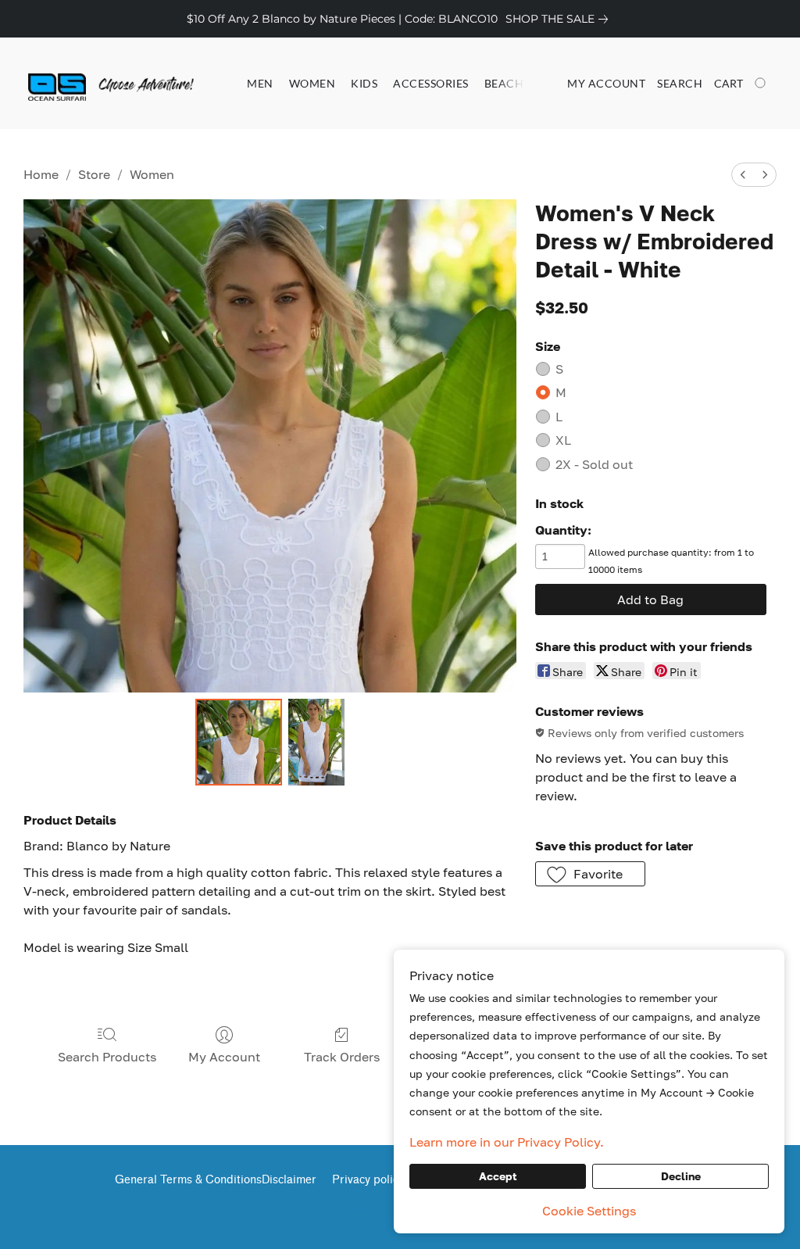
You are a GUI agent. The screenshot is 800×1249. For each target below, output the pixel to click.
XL (563, 440)
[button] (89, 83)
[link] (559, 18)
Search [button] (679, 83)
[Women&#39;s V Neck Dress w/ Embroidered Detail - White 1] (316, 742)
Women (312, 83)
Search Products (107, 1057)
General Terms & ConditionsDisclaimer (215, 1179)
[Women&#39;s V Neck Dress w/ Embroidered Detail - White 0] (239, 742)
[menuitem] (743, 174)
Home (41, 174)
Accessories (431, 83)
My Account (224, 1057)
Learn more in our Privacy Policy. (506, 1142)
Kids (364, 83)
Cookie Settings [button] (589, 1211)
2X (594, 464)
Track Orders (342, 1057)
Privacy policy (368, 1179)
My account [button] (606, 83)
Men (260, 83)
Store (94, 174)
